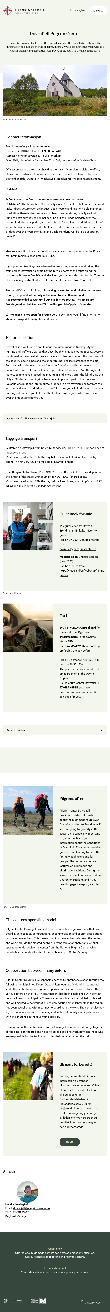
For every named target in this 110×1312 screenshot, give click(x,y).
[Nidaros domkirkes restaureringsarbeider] (91, 1301)
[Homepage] (23, 11)
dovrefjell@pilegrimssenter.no (33, 147)
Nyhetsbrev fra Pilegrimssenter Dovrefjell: (30, 418)
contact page (43, 1257)
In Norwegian (77, 10)
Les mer (69, 1142)
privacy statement (77, 1273)
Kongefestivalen (15, 730)
